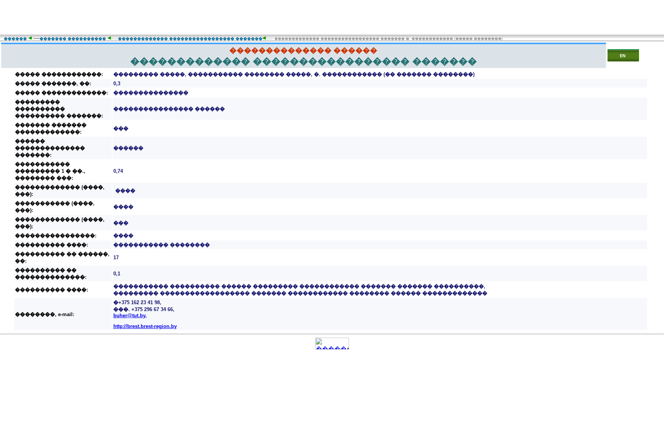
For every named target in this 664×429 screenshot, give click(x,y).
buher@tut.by (129, 315)
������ (15, 38)
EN (623, 55)
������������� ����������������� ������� (190, 38)
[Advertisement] (332, 17)
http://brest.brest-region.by (145, 326)
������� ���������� (73, 38)
